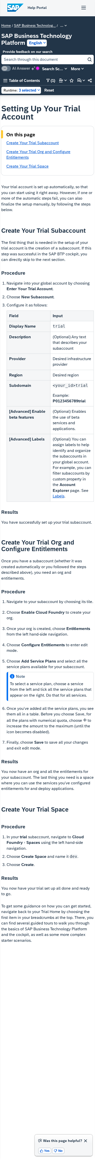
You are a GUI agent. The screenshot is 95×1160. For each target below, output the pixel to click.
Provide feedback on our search (27, 52)
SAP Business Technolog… (35, 26)
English (35, 43)
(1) (50, 80)
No (58, 1151)
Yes (45, 1151)
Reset (49, 90)
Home (6, 26)
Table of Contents (21, 80)
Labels (58, 496)
